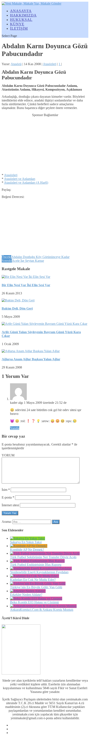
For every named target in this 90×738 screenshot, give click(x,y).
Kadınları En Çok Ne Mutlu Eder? (33, 579)
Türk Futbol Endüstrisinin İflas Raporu (35, 564)
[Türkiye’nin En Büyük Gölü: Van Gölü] (38, 583)
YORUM (8, 455)
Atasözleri (49, 64)
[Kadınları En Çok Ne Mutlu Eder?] (34, 576)
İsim (6, 489)
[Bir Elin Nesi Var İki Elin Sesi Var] (26, 276)
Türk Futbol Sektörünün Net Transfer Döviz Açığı (43, 557)
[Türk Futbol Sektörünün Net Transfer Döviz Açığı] (45, 553)
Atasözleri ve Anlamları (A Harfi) (26, 182)
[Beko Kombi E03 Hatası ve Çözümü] (36, 598)
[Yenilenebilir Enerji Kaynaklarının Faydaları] (41, 568)
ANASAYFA (21, 11)
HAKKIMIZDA (23, 15)
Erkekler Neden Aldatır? (26, 594)
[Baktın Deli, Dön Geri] (18, 300)
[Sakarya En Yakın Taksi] (27, 538)
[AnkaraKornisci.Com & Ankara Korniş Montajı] (43, 606)
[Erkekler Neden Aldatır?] (28, 591)
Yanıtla (14, 428)
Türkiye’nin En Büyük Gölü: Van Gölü (36, 587)
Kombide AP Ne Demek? (27, 549)
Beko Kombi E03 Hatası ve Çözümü (34, 602)
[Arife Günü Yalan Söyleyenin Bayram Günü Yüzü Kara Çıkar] (44, 323)
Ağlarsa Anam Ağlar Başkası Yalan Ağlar (31, 359)
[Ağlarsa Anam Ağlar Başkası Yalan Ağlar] (31, 351)
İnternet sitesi (10, 505)
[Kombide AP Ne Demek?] (28, 546)
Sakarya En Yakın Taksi (26, 542)
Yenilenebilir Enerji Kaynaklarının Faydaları (39, 572)
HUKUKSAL (21, 20)
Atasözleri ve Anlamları (19, 179)
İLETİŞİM (19, 28)
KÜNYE (17, 24)
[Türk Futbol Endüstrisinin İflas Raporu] (37, 561)
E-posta (8, 497)
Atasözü (16, 64)
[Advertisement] (45, 143)
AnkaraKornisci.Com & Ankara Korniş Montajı (41, 609)
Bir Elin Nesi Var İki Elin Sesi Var (26, 285)
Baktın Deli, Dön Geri (17, 308)
